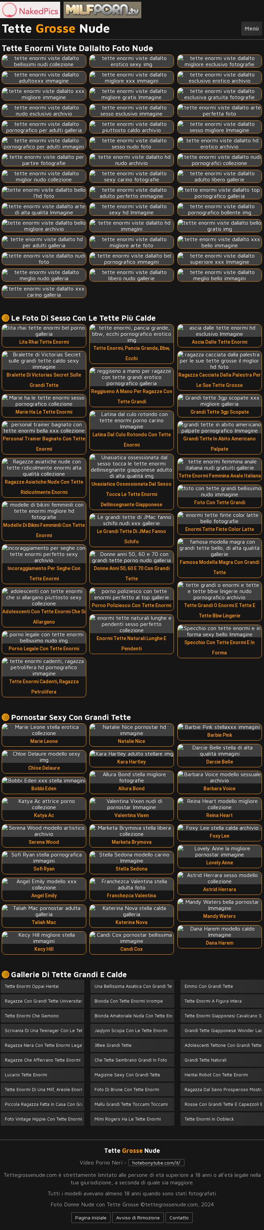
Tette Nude (56, 28)
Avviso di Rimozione (138, 1217)
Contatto (179, 1217)
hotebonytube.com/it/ (156, 1163)
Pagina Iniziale (91, 1217)
